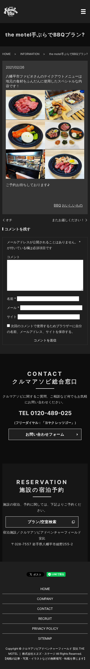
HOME (6, 54)
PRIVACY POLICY (45, 628)
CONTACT (45, 609)
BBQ (57, 205)
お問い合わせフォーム (45, 434)
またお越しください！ (68, 220)
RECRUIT (45, 619)
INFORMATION (29, 54)
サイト (12, 317)
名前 (11, 299)
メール (13, 308)
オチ (9, 220)
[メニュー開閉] (83, 11)
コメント (13, 257)
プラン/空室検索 (42, 521)
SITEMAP (45, 638)
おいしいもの (72, 205)
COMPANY (45, 599)
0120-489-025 (51, 413)
